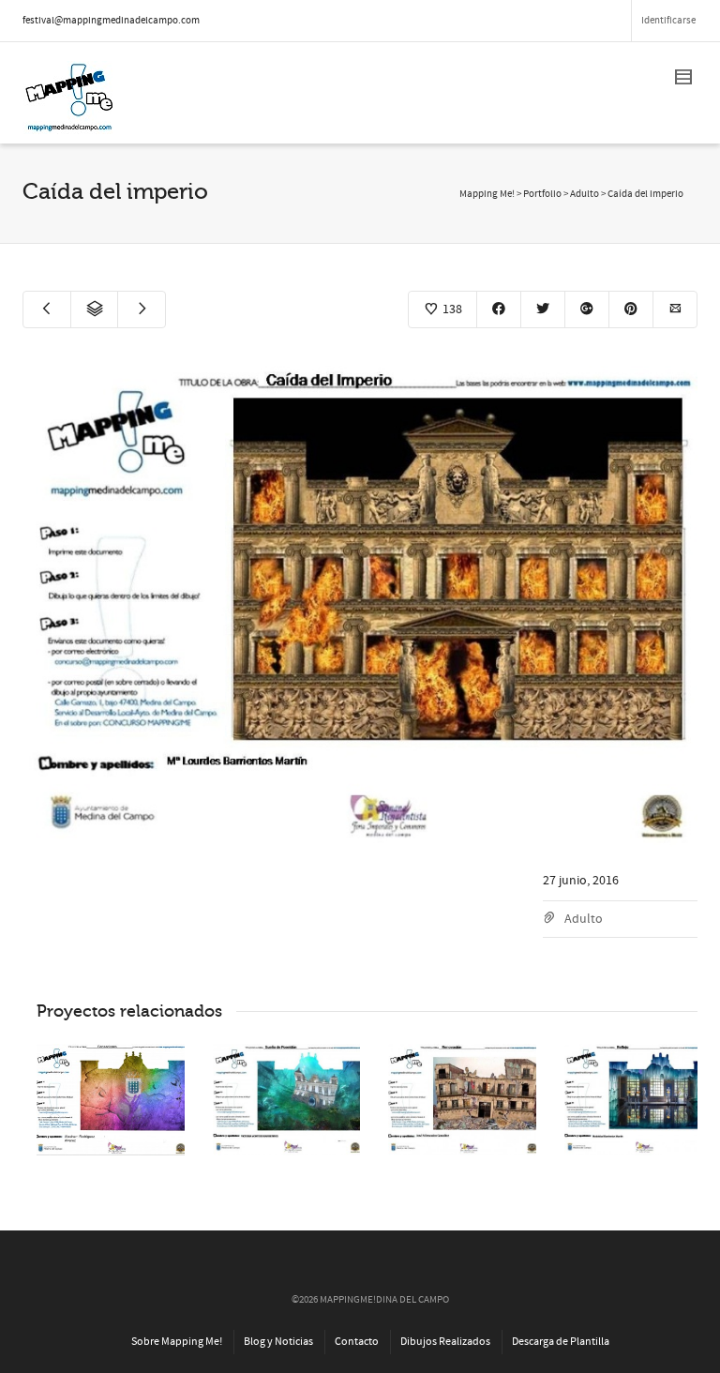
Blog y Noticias (278, 1342)
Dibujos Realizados (445, 1342)
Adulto (583, 919)
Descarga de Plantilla (560, 1342)
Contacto (357, 1342)
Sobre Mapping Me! (176, 1342)
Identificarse (668, 20)
